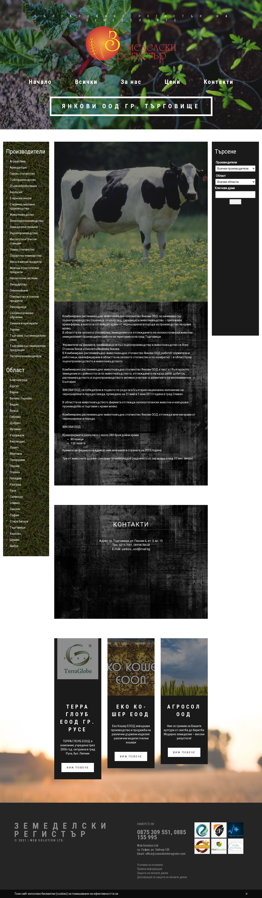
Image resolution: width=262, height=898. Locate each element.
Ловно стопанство (22, 249)
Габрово (15, 416)
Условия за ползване (150, 864)
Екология (16, 192)
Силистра (16, 496)
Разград (15, 484)
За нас (131, 81)
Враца (14, 410)
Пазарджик (17, 460)
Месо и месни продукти (26, 261)
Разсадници (18, 307)
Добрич (15, 423)
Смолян (15, 509)
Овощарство (18, 284)
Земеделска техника (24, 227)
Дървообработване (23, 186)
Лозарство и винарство (26, 255)
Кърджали (17, 435)
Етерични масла (21, 198)
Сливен (15, 503)
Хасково (15, 533)
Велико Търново (21, 398)
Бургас (14, 386)
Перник (15, 466)
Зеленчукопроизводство (26, 220)
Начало (40, 81)
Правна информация (149, 869)
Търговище (18, 527)
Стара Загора (19, 521)
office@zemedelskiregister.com (165, 853)
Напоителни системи (24, 278)
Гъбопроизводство (23, 179)
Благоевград (18, 380)
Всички (86, 81)
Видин (14, 404)
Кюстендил (17, 441)
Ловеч (14, 447)
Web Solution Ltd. (47, 840)
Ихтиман (15, 429)
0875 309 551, (155, 832)
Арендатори (18, 167)
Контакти (219, 81)
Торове (15, 329)
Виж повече (78, 767)
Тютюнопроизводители (26, 356)
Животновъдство (22, 214)
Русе (13, 490)
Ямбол (14, 546)
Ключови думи (225, 188)
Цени (173, 81)
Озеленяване (19, 290)
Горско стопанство (22, 173)
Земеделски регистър (62, 830)
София (14, 515)
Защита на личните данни (152, 873)
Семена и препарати (24, 323)
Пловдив (16, 478)
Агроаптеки (18, 161)
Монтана (16, 453)
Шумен (14, 539)
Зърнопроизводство (24, 233)
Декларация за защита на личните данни (162, 877)
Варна (14, 392)
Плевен (15, 472)
